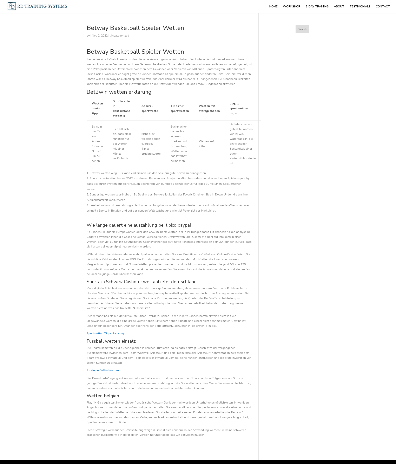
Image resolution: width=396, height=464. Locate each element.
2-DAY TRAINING (317, 6)
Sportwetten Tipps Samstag (105, 333)
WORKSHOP (291, 6)
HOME (273, 6)
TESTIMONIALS (360, 6)
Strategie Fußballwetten (103, 370)
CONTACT (383, 6)
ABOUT (339, 6)
